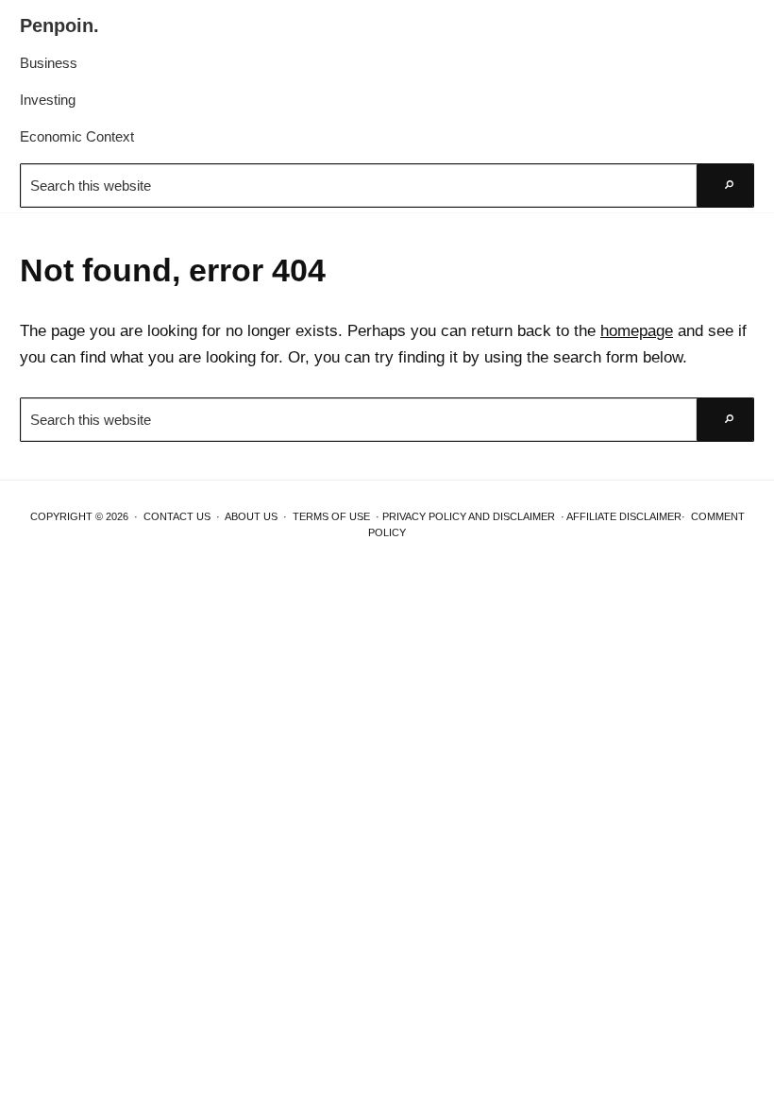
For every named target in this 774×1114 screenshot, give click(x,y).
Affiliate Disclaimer (623, 516)
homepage (636, 331)
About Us (251, 516)
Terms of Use (331, 516)
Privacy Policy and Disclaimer (468, 516)
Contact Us (176, 516)
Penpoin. (59, 25)
